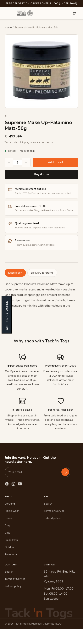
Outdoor (10, 547)
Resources (11, 554)
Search (48, 504)
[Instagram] (13, 484)
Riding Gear (12, 511)
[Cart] (74, 13)
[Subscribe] (65, 472)
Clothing (10, 504)
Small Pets (11, 540)
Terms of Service (54, 511)
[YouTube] (20, 484)
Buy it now (41, 174)
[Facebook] (7, 484)
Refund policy (52, 518)
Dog (7, 525)
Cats (7, 533)
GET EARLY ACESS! (6, 314)
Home (8, 27)
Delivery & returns (42, 273)
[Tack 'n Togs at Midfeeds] (25, 13)
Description (15, 273)
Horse (8, 518)
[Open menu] (7, 13)
